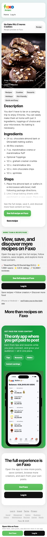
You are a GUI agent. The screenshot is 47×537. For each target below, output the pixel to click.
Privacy (34, 511)
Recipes (27, 517)
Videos (6, 517)
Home (6, 14)
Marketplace (17, 517)
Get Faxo (23, 487)
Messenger (17, 515)
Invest (19, 511)
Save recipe (12, 221)
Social (8, 515)
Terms (26, 511)
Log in (13, 14)
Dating (27, 515)
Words (41, 517)
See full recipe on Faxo (17, 213)
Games (34, 517)
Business (37, 515)
